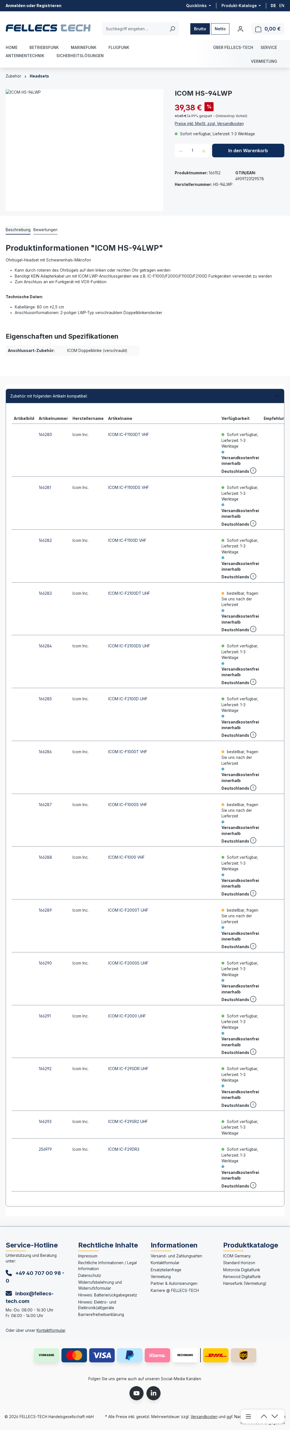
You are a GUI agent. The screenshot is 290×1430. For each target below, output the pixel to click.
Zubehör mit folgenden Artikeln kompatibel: (49, 396)
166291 (45, 1016)
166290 (45, 963)
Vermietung (161, 1276)
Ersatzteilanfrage (166, 1270)
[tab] (18, 230)
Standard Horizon (239, 1263)
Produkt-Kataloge (239, 6)
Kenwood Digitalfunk (242, 1276)
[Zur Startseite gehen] (48, 27)
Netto (220, 28)
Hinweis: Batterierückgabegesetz (107, 1295)
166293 (45, 1121)
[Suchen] (172, 29)
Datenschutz (89, 1275)
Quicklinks (197, 6)
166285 (45, 699)
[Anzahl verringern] (181, 150)
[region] (84, 150)
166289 (45, 910)
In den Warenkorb (248, 150)
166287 (45, 804)
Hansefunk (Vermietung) (244, 1283)
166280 (45, 434)
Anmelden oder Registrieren (33, 5)
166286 (45, 752)
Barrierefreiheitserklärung (101, 1314)
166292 (45, 1068)
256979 (45, 1149)
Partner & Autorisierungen (174, 1283)
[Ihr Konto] (240, 29)
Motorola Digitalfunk (241, 1270)
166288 (45, 857)
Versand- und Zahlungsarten (176, 1256)
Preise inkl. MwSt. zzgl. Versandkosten (209, 123)
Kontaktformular (51, 1330)
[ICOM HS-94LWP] (84, 150)
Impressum (87, 1256)
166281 (45, 487)
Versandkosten (204, 1416)
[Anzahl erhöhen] (204, 150)
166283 (45, 593)
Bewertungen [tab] (45, 229)
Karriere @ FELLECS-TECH (175, 1290)
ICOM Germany (237, 1256)
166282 (45, 540)
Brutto (200, 28)
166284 (45, 646)
